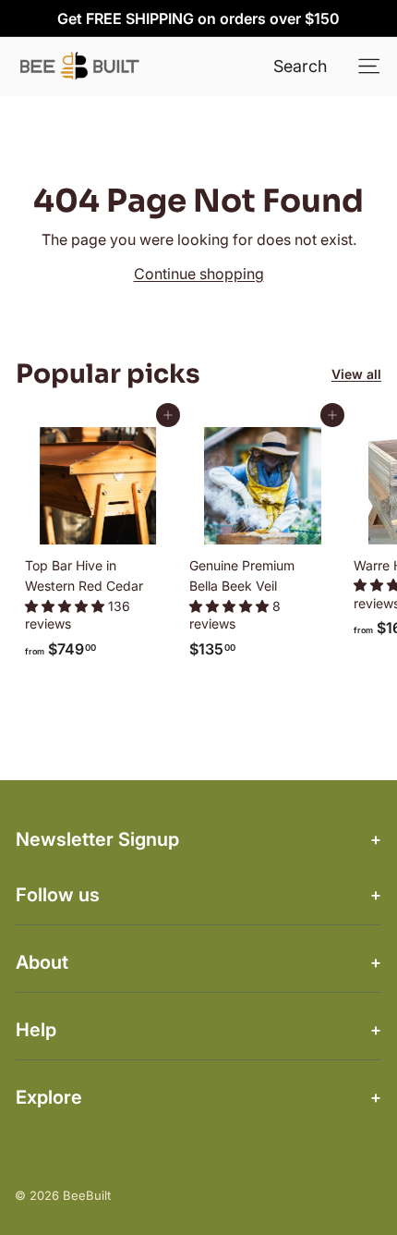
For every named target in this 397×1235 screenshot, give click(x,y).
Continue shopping (199, 273)
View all (356, 374)
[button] (66, 606)
